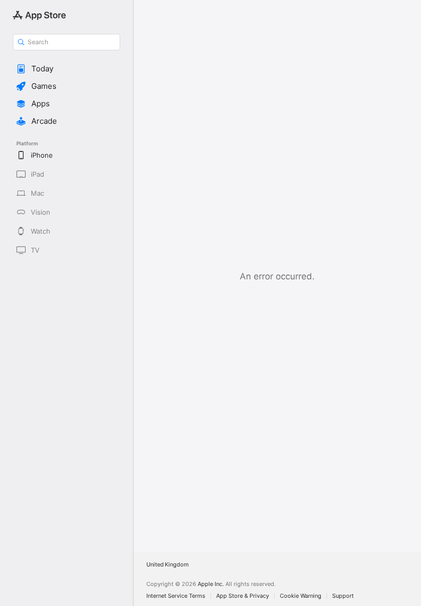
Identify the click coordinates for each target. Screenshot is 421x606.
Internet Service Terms (175, 596)
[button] (66, 69)
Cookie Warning (300, 596)
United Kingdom (167, 564)
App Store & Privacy (242, 596)
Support (343, 596)
